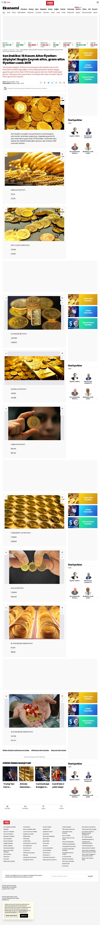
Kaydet (90, 876)
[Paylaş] (62, 98)
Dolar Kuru (7, 856)
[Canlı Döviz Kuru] (82, 78)
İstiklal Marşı (26, 836)
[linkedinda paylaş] (52, 82)
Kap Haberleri (21, 12)
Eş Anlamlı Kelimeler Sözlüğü (68, 849)
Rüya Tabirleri (66, 835)
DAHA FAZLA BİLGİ (11, 916)
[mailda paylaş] (60, 82)
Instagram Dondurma (29, 857)
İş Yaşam (38, 12)
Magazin (43, 9)
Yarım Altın (46, 843)
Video (84, 9)
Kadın (50, 9)
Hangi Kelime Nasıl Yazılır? (67, 853)
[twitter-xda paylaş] (44, 82)
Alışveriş (95, 12)
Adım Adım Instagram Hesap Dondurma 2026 (89, 851)
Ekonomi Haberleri (9, 831)
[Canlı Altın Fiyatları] (82, 54)
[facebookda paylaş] (40, 82)
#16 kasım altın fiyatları (40, 750)
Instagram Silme (28, 860)
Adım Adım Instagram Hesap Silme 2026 (88, 855)
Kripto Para (30, 12)
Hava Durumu (27, 848)
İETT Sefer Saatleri (87, 837)
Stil (89, 9)
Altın (4, 12)
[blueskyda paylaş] (48, 82)
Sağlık (56, 9)
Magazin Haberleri (9, 836)
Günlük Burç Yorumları (29, 843)
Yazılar (62, 9)
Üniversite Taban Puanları (67, 832)
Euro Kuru (6, 859)
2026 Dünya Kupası (29, 853)
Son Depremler (27, 846)
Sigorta (78, 12)
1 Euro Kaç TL (46, 855)
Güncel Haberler (8, 834)
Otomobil (46, 12)
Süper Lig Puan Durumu (50, 860)
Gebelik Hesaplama (88, 839)
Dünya (31, 9)
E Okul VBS (26, 838)
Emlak (63, 12)
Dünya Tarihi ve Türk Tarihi (68, 838)
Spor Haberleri (8, 838)
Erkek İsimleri (66, 863)
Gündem (24, 9)
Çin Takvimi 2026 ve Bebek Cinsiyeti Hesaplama (88, 833)
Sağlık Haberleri (8, 843)
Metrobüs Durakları (67, 859)
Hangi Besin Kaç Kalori (69, 846)
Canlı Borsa (26, 827)
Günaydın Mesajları (48, 836)
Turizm (53, 12)
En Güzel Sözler (66, 856)
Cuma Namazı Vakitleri (30, 831)
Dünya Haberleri (8, 841)
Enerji (58, 12)
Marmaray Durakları (68, 861)
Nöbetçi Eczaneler (28, 834)
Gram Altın (46, 838)
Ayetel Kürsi (46, 829)
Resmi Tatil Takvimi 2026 (87, 859)
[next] (65, 778)
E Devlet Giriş (26, 841)
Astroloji (25, 855)
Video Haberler (66, 827)
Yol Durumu (26, 850)
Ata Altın (45, 846)
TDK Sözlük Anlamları (68, 829)
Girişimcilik (70, 12)
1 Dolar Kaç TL (47, 853)
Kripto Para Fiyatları (9, 861)
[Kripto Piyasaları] (82, 66)
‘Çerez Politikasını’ (23, 910)
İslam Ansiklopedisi (68, 842)
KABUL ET (24, 916)
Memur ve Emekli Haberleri (8, 851)
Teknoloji (70, 9)
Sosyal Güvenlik (87, 12)
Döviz (8, 12)
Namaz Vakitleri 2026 (29, 829)
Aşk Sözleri (46, 834)
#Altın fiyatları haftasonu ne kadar (16, 750)
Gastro (78, 9)
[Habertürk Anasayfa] (50, 3)
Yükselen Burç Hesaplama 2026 (87, 842)
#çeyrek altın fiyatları (59, 750)
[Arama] (2, 2)
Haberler (5, 50)
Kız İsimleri (65, 866)
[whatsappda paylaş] (56, 82)
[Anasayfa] (7, 822)
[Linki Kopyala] (64, 82)
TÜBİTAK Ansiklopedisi (68, 844)
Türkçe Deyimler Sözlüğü (89, 829)
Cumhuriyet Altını (48, 848)
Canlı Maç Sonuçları (49, 857)
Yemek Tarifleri (47, 827)
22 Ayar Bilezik (47, 850)
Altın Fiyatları (7, 854)
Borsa (14, 12)
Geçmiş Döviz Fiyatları (88, 848)
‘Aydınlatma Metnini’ (11, 912)
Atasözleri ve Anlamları (89, 827)
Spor (37, 9)
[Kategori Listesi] (97, 2)
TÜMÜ (69, 123)
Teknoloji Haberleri (9, 848)
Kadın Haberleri (8, 846)
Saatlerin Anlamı (48, 831)
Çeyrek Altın (46, 841)
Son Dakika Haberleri (10, 827)
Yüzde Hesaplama (87, 846)
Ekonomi (11, 8)
